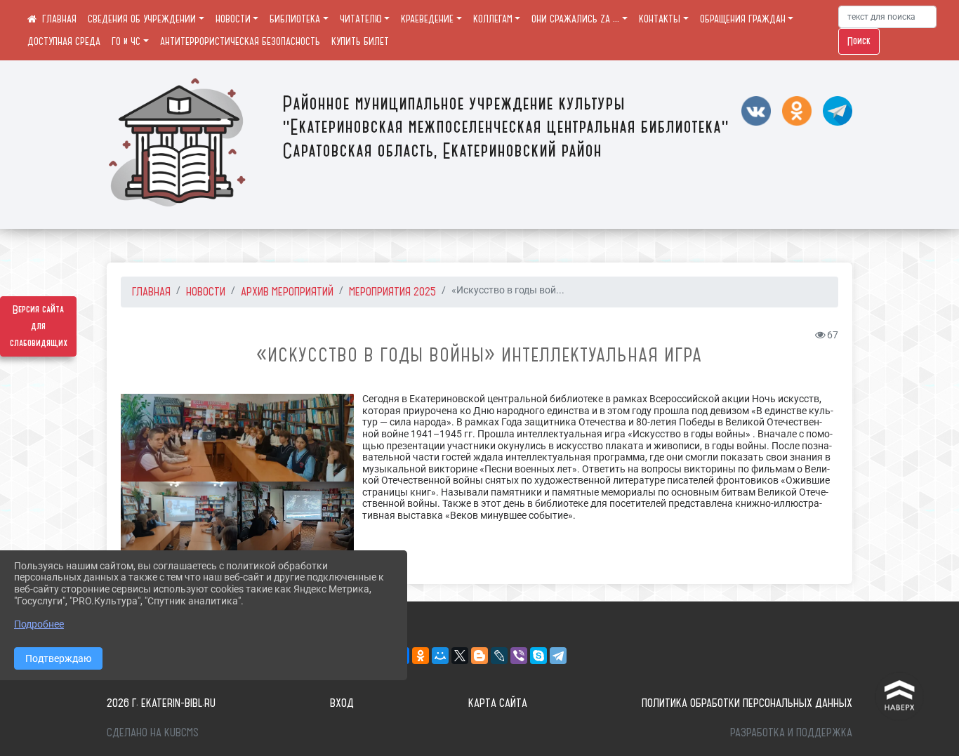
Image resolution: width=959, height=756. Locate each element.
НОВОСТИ (233, 19)
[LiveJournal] (499, 655)
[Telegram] (558, 655)
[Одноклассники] (420, 655)
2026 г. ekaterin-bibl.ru (161, 703)
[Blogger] (479, 655)
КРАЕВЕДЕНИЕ (427, 19)
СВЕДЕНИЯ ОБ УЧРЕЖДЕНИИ (142, 19)
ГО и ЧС (126, 41)
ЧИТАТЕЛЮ (361, 19)
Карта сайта (497, 703)
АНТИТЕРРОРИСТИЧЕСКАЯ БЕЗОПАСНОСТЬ (240, 41)
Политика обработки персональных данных (747, 703)
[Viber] (518, 655)
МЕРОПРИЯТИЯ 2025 (392, 291)
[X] (459, 655)
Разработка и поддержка (791, 732)
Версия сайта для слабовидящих (38, 326)
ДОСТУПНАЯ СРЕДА (63, 41)
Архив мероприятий (287, 291)
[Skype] (538, 655)
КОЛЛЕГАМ (492, 19)
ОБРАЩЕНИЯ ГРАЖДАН (743, 19)
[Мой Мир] (440, 655)
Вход (342, 703)
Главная (151, 291)
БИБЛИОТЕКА (295, 19)
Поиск (859, 41)
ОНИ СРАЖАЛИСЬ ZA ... (575, 19)
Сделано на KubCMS (153, 732)
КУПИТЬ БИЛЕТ (360, 41)
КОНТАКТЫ (659, 19)
